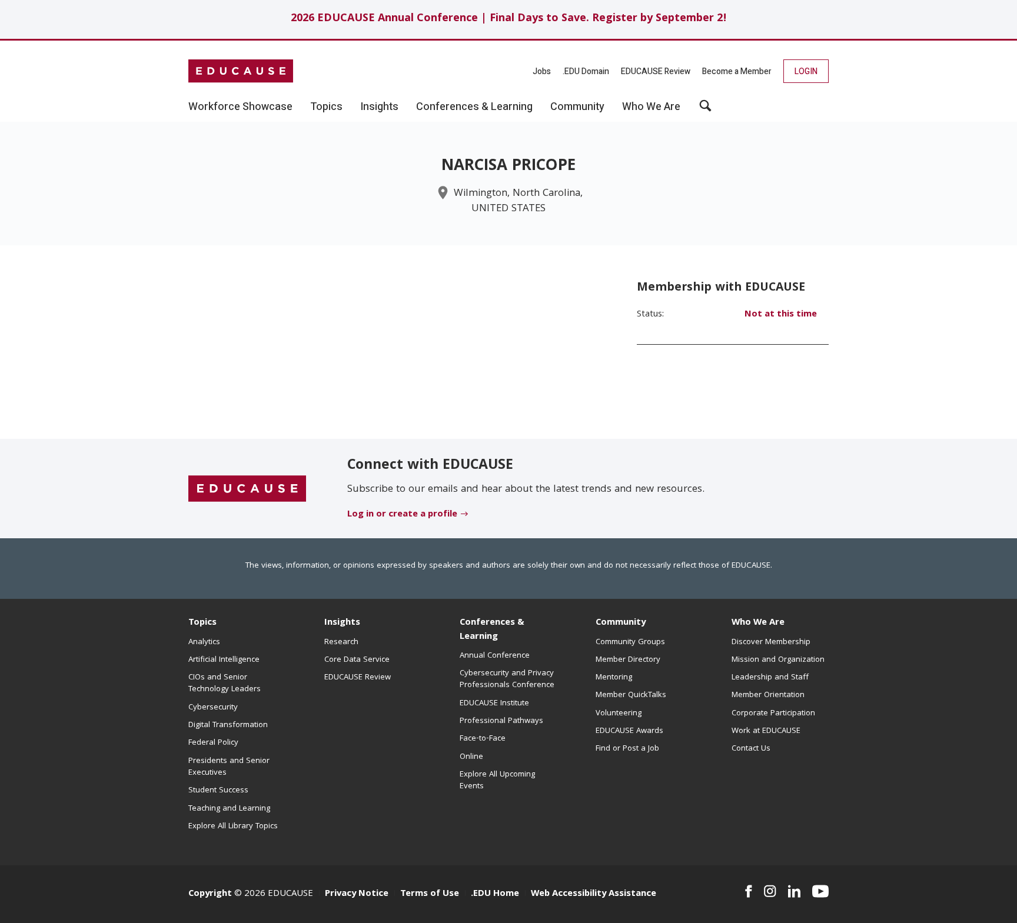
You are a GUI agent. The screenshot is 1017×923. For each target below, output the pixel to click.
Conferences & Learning (492, 629)
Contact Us (751, 748)
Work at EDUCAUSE (766, 731)
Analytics (204, 642)
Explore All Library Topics (233, 826)
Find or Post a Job (627, 748)
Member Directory (628, 660)
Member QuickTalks (631, 695)
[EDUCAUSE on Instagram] (770, 891)
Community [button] (577, 107)
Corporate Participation (773, 713)
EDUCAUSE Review (655, 71)
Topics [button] (326, 107)
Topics (202, 623)
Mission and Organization (778, 660)
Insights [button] (379, 107)
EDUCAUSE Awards (629, 731)
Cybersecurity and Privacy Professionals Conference (507, 679)
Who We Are (758, 623)
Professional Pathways (501, 721)
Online (471, 757)
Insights (342, 623)
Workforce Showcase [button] (240, 107)
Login (806, 71)
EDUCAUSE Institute (494, 703)
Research (341, 642)
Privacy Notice (356, 894)
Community (621, 623)
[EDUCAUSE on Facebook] (748, 891)
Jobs (542, 71)
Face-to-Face (483, 738)
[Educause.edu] (247, 489)
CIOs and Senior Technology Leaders (224, 683)
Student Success (218, 790)
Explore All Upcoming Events (497, 780)
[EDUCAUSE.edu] (240, 71)
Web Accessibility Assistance (593, 894)
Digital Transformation (228, 725)
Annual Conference (495, 655)
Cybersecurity (213, 707)
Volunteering (619, 713)
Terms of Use (429, 894)
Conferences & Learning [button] (474, 107)
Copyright (210, 894)
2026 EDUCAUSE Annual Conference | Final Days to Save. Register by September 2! (509, 19)
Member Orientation (768, 695)
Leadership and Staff (770, 677)
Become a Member (737, 71)
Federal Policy (213, 743)
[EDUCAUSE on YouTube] (820, 891)
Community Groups (630, 642)
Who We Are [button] (651, 107)
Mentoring (614, 677)
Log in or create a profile (402, 514)
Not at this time (781, 314)
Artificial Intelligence (224, 660)
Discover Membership (771, 642)
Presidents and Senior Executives (229, 767)
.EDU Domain (586, 71)
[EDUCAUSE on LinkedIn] (794, 891)
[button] (705, 110)
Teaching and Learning (229, 808)
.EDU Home (495, 894)
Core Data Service (357, 660)
